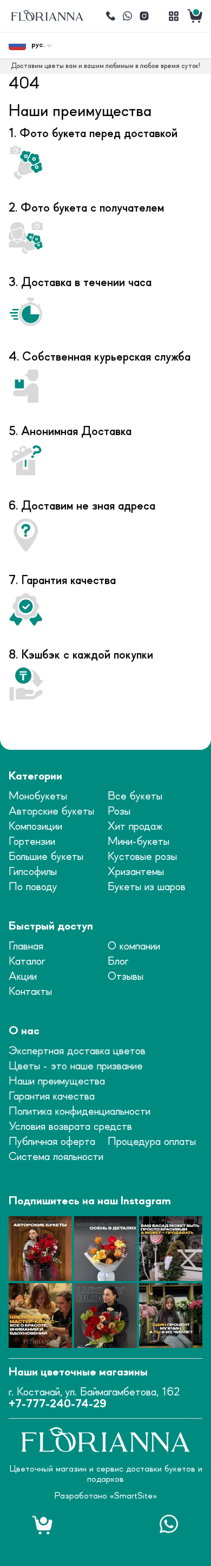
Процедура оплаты (152, 1142)
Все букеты (135, 796)
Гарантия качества (52, 1097)
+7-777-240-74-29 (57, 1404)
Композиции (35, 827)
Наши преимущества (57, 1081)
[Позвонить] (110, 16)
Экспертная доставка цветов (77, 1051)
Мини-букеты (138, 842)
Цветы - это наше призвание (76, 1066)
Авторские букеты (51, 811)
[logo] (47, 16)
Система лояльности (56, 1157)
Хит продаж (135, 827)
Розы (119, 811)
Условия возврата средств (70, 1127)
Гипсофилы (33, 872)
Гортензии (32, 842)
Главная (26, 946)
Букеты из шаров (147, 887)
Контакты (30, 992)
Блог (118, 962)
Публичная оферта (52, 1142)
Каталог (27, 962)
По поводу (33, 887)
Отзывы (125, 977)
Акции (23, 977)
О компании (134, 946)
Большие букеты (46, 857)
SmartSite (133, 1496)
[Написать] (127, 16)
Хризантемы (136, 872)
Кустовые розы (142, 857)
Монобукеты (38, 796)
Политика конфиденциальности (79, 1112)
